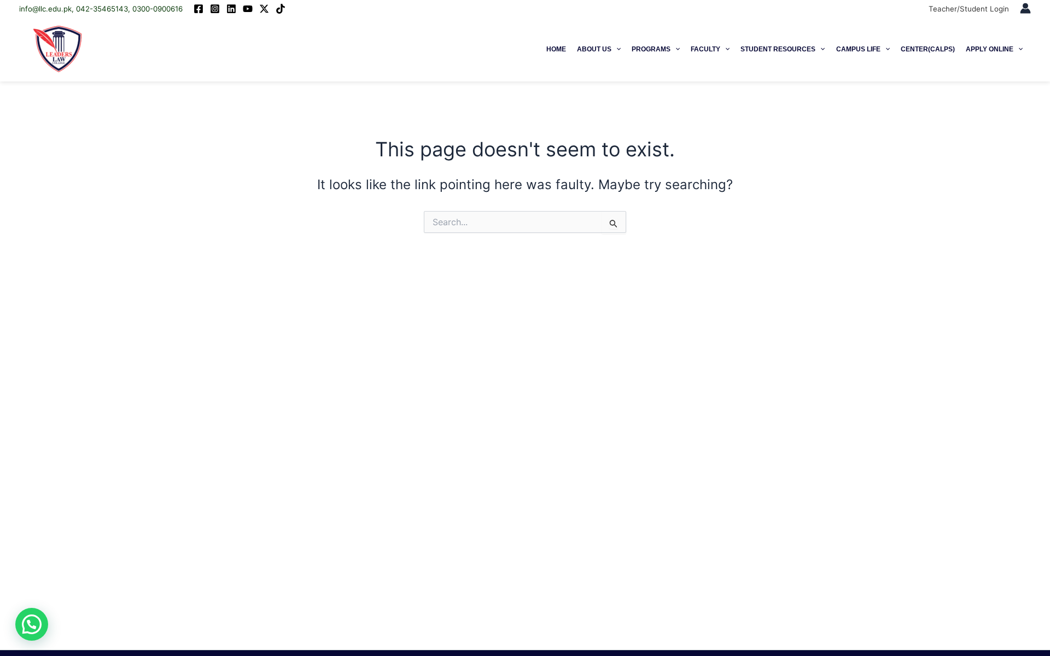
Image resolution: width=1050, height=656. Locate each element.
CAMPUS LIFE (858, 49)
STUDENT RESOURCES (777, 49)
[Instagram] (215, 9)
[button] (616, 49)
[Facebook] (198, 9)
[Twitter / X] (264, 9)
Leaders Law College (146, 49)
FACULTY (705, 49)
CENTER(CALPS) (928, 49)
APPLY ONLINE (989, 49)
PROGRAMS (651, 49)
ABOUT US (594, 49)
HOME (556, 49)
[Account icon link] (1025, 8)
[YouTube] (248, 9)
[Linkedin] (231, 9)
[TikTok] (280, 9)
